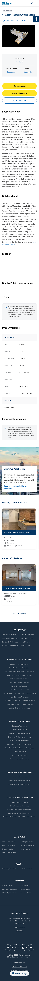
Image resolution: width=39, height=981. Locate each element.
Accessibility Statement (19, 970)
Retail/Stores (26, 642)
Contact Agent (19, 86)
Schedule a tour (19, 100)
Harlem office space (19, 777)
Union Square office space (19, 759)
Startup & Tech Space (10, 642)
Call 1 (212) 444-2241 (19, 93)
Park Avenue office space (19, 690)
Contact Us (19, 930)
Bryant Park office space (19, 664)
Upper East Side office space (19, 781)
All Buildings (25, 889)
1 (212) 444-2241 (19, 927)
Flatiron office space (19, 730)
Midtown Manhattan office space (19, 659)
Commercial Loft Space (10, 638)
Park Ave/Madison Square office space (19, 748)
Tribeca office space (19, 755)
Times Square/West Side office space (19, 704)
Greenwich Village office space (19, 737)
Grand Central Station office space (19, 675)
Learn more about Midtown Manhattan (15, 487)
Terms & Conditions (19, 966)
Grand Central (7, 11)
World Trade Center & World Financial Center (19, 817)
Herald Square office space (20, 741)
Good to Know (26, 893)
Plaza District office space (19, 697)
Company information (10, 869)
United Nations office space (19, 708)
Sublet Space (25, 646)
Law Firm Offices (27, 638)
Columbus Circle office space (19, 668)
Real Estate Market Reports (12, 853)
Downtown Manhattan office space (19, 797)
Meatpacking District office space (19, 744)
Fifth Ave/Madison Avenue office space (19, 671)
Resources (19, 880)
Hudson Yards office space (19, 679)
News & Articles (20, 836)
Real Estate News (8, 845)
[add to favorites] (32, 511)
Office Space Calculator (11, 893)
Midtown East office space (19, 682)
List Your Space (8, 886)
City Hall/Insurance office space (19, 810)
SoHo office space (19, 752)
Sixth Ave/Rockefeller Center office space (19, 701)
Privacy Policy (19, 963)
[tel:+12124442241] (31, 3)
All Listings (25, 886)
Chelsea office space (19, 726)
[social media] (8, 947)
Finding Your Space (27, 842)
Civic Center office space (19, 806)
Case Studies (25, 849)
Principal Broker (27, 869)
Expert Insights (8, 849)
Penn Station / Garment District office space (19, 693)
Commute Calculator (9, 889)
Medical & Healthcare (10, 646)
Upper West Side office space (19, 784)
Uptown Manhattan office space (19, 772)
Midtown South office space (19, 721)
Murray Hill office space (19, 686)
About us (19, 863)
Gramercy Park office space (19, 733)
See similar (19, 62)
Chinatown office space (19, 802)
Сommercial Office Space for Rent (15, 635)
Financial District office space (19, 813)
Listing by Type (19, 629)
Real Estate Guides (9, 842)
